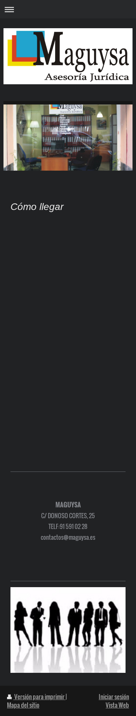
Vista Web (117, 705)
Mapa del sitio (23, 705)
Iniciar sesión (114, 696)
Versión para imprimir (39, 696)
